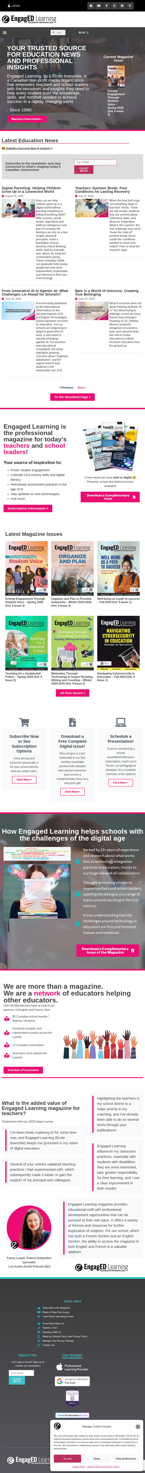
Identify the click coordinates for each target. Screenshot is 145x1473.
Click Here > (24, 779)
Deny (97, 1458)
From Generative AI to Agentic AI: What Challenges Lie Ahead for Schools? (35, 292)
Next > (82, 387)
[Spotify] (91, 6)
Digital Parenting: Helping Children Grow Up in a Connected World (31, 190)
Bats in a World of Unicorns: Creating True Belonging (106, 292)
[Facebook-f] (106, 6)
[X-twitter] (130, 6)
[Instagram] (114, 6)
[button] (138, 1427)
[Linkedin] (122, 6)
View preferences (126, 1458)
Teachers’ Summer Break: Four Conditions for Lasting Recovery (102, 190)
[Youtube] (99, 6)
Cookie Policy (78, 1466)
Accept (67, 1458)
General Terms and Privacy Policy (103, 1466)
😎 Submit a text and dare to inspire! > (27, 148)
